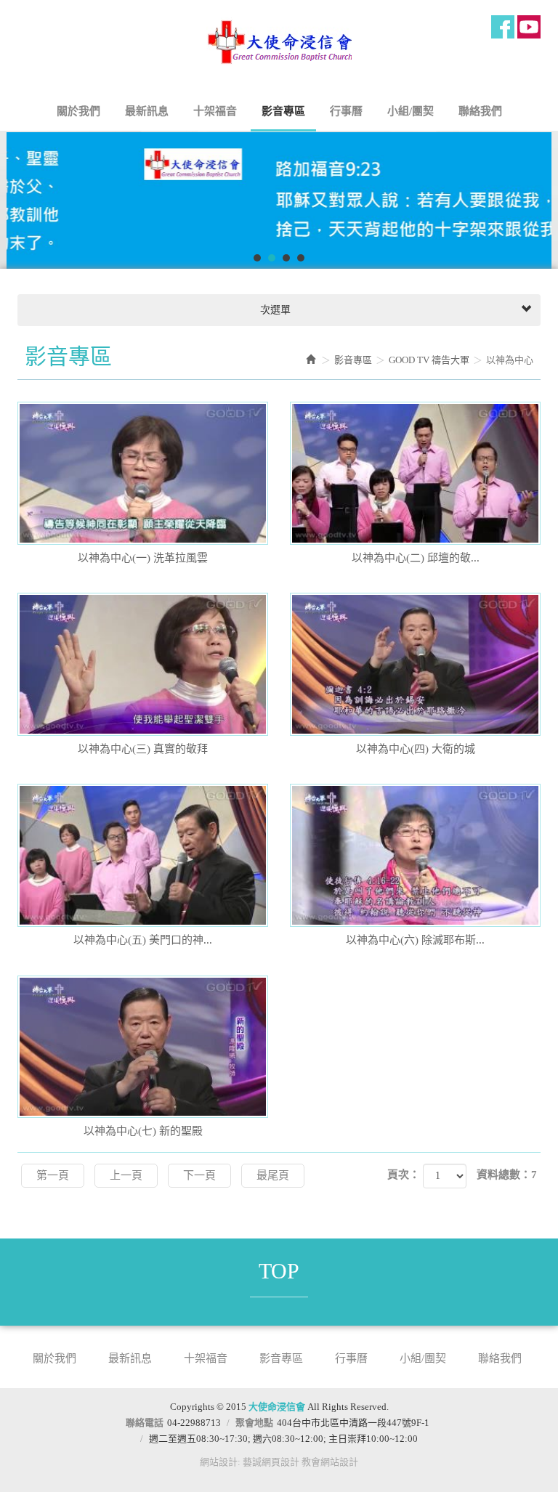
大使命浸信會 (279, 44)
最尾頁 (272, 1175)
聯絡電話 (144, 1422)
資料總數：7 (507, 1174)
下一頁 (199, 1175)
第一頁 (52, 1175)
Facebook (502, 26)
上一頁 (126, 1175)
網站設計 (219, 1461)
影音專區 (353, 359)
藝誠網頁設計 (271, 1461)
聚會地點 (254, 1422)
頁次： (403, 1174)
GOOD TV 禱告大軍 (429, 359)
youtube (529, 26)
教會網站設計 (330, 1461)
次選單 (274, 309)
